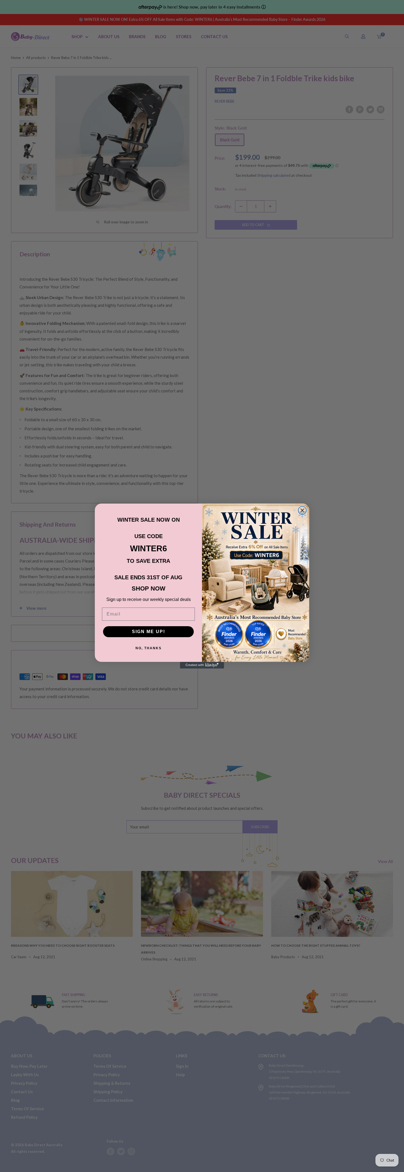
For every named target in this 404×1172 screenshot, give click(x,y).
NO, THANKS (148, 648)
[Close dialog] (302, 510)
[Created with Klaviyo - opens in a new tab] (202, 665)
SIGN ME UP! (148, 631)
